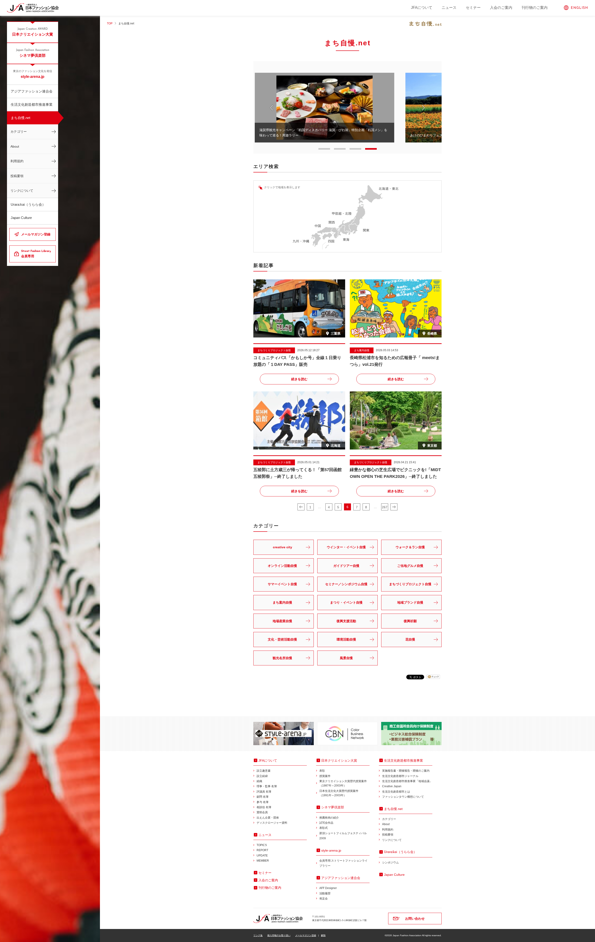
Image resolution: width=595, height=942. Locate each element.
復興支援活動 (346, 621)
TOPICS (262, 845)
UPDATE (262, 855)
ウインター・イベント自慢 (346, 547)
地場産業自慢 (282, 621)
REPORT (262, 850)
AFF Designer (328, 888)
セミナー (473, 8)
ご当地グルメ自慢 (410, 566)
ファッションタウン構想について (403, 796)
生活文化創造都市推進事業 (32, 104)
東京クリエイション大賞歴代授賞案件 (343, 783)
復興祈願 (410, 621)
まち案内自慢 (282, 602)
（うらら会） (400, 852)
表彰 (322, 770)
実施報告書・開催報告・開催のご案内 (406, 770)
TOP (109, 23)
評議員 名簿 (264, 791)
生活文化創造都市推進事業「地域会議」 (407, 781)
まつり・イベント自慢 (346, 602)
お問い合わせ (415, 918)
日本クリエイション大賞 (32, 32)
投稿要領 (16, 176)
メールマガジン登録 (35, 234)
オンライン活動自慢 (282, 566)
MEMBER (263, 860)
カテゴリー (18, 131)
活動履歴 (325, 893)
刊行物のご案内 (535, 8)
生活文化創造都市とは (396, 791)
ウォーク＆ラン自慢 (410, 547)
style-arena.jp (32, 74)
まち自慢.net (20, 118)
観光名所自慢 (282, 658)
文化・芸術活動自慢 (282, 639)
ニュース (449, 8)
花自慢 (410, 639)
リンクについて (21, 190)
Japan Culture (21, 218)
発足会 (323, 898)
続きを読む (299, 379)
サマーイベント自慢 (282, 584)
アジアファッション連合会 (32, 91)
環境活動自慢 (346, 639)
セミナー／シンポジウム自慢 (346, 584)
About (14, 146)
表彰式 (323, 828)
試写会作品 (326, 822)
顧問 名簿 (262, 796)
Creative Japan (391, 786)
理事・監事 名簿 (267, 786)
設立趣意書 (264, 770)
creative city (282, 547)
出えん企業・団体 (268, 817)
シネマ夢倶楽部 (32, 53)
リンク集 (258, 935)
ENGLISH (579, 8)
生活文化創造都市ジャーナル (400, 776)
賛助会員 (262, 812)
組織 (259, 781)
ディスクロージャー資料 (272, 822)
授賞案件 (325, 776)
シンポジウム (390, 862)
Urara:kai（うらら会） (28, 204)
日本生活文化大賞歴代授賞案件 (338, 793)
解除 (323, 935)
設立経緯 (262, 776)
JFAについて (421, 8)
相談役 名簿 (264, 807)
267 (384, 507)
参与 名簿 (262, 802)
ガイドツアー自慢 (346, 566)
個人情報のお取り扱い (279, 935)
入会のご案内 (501, 8)
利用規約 (16, 161)
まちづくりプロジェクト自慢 (410, 584)
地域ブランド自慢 (410, 602)
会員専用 (36, 254)
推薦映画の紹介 (329, 817)
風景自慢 (346, 658)
